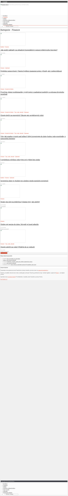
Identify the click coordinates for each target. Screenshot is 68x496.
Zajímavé (7, 68)
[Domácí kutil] (4, 4)
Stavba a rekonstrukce (9, 20)
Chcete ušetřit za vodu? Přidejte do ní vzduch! (18, 247)
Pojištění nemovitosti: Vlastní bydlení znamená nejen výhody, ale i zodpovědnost (31, 71)
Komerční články (7, 24)
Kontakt (5, 2)
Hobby (5, 18)
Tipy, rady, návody (18, 112)
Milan (4, 260)
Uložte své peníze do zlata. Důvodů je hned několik (20, 224)
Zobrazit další (4, 253)
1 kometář (3, 206)
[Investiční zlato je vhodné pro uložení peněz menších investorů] (13, 176)
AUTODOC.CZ (4, 279)
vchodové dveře (11, 277)
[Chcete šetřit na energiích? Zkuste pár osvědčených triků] (13, 110)
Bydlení (5, 15)
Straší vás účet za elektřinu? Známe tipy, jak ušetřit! (20, 202)
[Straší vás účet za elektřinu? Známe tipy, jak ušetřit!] (10, 197)
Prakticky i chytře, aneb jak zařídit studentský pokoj (19, 261)
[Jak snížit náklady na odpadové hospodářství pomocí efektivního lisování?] (13, 45)
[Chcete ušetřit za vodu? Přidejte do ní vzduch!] (13, 242)
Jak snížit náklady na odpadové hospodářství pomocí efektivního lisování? (29, 50)
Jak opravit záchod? (11, 260)
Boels (57, 273)
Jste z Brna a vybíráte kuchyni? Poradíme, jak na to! (23, 264)
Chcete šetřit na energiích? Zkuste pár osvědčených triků (22, 115)
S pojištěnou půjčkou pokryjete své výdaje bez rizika (20, 160)
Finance (5, 17)
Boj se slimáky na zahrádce (13, 258)
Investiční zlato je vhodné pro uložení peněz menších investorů (24, 181)
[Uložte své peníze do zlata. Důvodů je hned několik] (13, 219)
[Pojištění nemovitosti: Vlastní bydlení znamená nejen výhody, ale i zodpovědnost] (13, 66)
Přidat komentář (5, 229)
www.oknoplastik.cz (43, 270)
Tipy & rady (6, 21)
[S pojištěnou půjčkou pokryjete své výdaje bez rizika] (13, 155)
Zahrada (5, 23)
